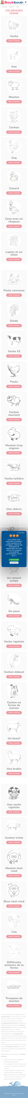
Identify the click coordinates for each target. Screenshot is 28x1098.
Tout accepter (14, 559)
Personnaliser (14, 562)
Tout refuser (21, 532)
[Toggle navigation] (25, 2)
